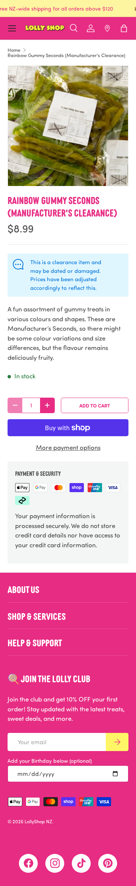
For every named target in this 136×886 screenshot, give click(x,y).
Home (14, 50)
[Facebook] (28, 863)
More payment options (68, 447)
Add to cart (94, 405)
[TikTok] (81, 863)
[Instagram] (54, 863)
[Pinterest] (107, 863)
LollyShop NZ (38, 821)
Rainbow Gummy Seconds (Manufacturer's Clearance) (66, 55)
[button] (124, 28)
